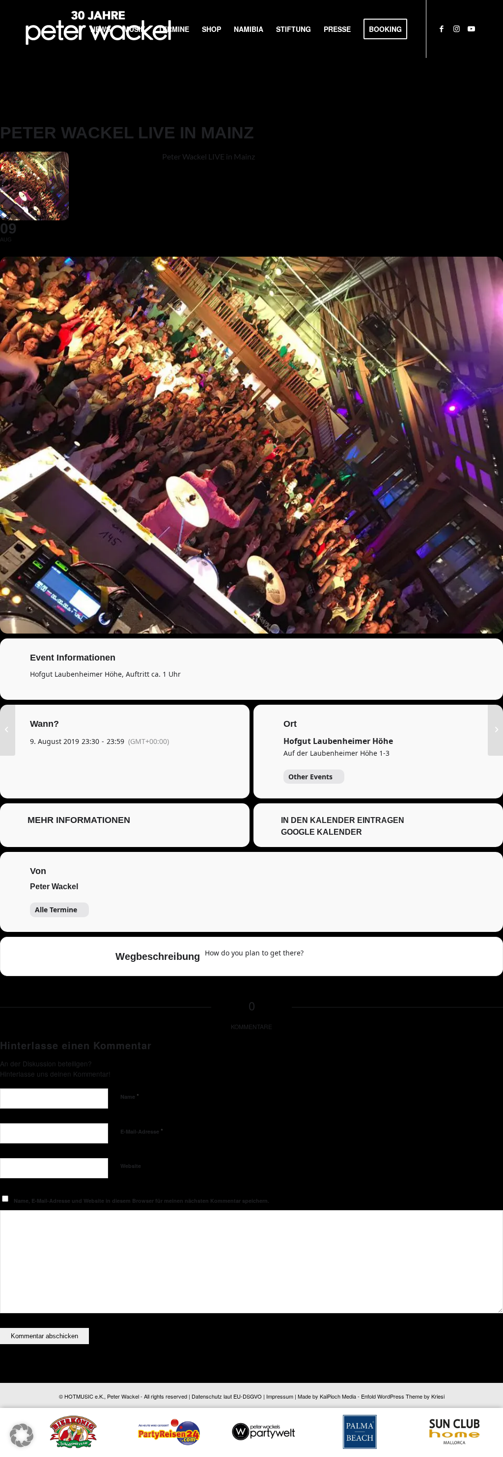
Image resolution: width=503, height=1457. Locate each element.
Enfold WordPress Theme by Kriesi (403, 1396)
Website (130, 1165)
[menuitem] (100, 29)
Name (129, 1096)
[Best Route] (316, 956)
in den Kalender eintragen (342, 820)
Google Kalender (321, 832)
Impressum (279, 1396)
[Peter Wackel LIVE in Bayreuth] (7, 729)
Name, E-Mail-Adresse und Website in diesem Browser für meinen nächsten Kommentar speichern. (141, 1200)
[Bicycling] (393, 956)
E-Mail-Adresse (141, 1131)
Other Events (310, 776)
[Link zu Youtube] (471, 28)
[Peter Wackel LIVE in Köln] (495, 729)
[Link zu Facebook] (441, 28)
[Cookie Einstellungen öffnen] (21, 1444)
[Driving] (336, 956)
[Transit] (355, 956)
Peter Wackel (54, 886)
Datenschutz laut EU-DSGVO (227, 1396)
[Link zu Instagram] (456, 28)
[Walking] (374, 956)
